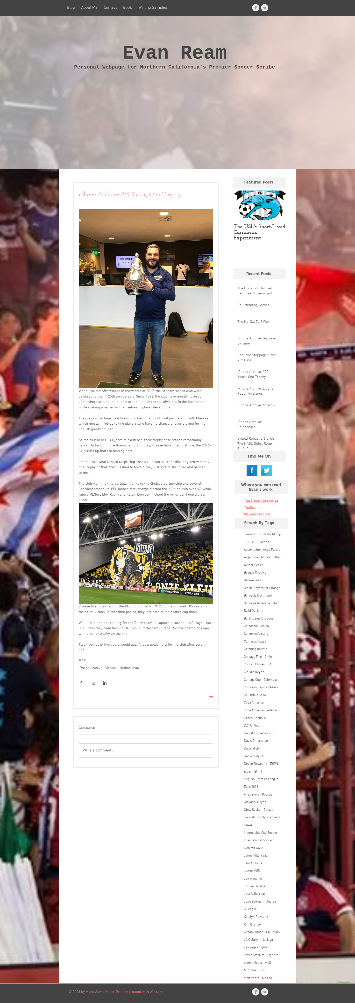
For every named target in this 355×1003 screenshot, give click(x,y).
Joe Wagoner (253, 879)
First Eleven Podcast (258, 795)
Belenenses (252, 580)
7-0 (246, 542)
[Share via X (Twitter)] (93, 683)
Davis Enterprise (256, 741)
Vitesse (111, 668)
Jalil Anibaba (253, 863)
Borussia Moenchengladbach (262, 603)
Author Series (253, 565)
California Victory (256, 634)
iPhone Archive (90, 668)
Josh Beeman (253, 902)
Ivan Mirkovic (253, 848)
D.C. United (251, 726)
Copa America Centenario (262, 710)
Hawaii (248, 825)
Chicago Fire (253, 657)
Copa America (254, 703)
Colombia (270, 680)
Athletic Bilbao (271, 557)
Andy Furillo (271, 550)
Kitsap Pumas (253, 932)
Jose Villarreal (254, 894)
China (248, 664)
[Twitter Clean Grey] (264, 7)
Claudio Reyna (254, 672)
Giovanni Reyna (255, 802)
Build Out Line (253, 611)
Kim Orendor (253, 925)
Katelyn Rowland (256, 917)
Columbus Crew (255, 695)
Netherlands (129, 668)
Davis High (251, 749)
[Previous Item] (241, 205)
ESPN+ (275, 764)
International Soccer (258, 840)
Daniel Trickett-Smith (259, 733)
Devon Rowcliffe (255, 764)
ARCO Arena (260, 542)
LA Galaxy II (252, 940)
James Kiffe (252, 871)
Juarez (271, 902)
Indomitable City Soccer (260, 833)
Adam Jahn (252, 550)
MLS (268, 963)
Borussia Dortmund (258, 596)
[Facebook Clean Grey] (255, 7)
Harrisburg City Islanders (262, 817)
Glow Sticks (252, 810)
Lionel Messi (253, 963)
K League (250, 909)
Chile (268, 657)
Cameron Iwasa (255, 642)
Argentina (251, 557)
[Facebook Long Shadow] (252, 470)
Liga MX (272, 955)
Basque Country (255, 573)
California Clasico (256, 626)
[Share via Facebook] (81, 683)
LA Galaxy (273, 932)
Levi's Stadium (254, 955)
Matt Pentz (251, 978)
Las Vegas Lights (256, 947)
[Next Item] (279, 205)
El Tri (258, 772)
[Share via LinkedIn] (104, 683)
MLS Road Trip (254, 970)
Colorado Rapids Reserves (262, 687)
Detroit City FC (254, 756)
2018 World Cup (270, 534)
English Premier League (261, 779)
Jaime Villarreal (255, 856)
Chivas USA (263, 664)
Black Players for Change (262, 588)
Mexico (267, 978)
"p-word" (250, 534)
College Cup (252, 680)
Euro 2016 (251, 787)
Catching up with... (257, 649)
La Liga (268, 940)
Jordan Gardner (255, 886)
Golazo (268, 810)
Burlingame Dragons (259, 619)
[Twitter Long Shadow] (266, 470)
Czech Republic (255, 718)
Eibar (247, 772)
